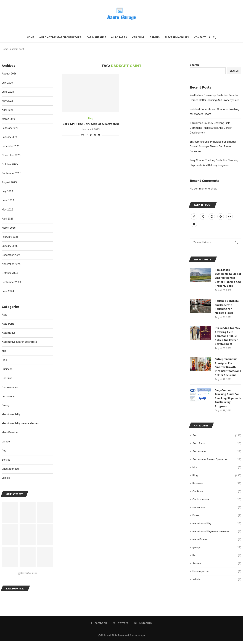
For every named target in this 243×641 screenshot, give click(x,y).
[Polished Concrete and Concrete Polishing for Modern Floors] (200, 306)
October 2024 (10, 273)
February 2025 (10, 236)
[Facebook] (194, 216)
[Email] (194, 223)
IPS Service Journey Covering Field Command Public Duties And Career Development (211, 127)
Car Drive (138, 37)
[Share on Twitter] (90, 135)
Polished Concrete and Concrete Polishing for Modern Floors (227, 306)
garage (216, 547)
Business (216, 483)
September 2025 (11, 173)
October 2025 (10, 164)
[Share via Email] (99, 135)
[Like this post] (82, 135)
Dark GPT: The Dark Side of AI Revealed (90, 124)
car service (216, 507)
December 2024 (11, 255)
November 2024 (11, 264)
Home (30, 37)
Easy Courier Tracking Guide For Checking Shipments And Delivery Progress (228, 398)
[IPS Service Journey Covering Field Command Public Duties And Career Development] (200, 333)
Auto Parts (119, 37)
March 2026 (8, 119)
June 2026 (8, 91)
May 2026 (7, 100)
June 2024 (8, 291)
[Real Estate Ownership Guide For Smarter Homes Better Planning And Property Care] (200, 275)
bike (216, 467)
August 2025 (9, 182)
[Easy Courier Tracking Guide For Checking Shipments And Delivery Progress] (200, 395)
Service (216, 563)
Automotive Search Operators (60, 37)
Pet (216, 555)
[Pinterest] (220, 216)
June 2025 (8, 200)
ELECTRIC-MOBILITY (177, 37)
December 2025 (11, 146)
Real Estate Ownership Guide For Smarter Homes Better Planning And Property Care (228, 277)
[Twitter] (203, 216)
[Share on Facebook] (87, 135)
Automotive (216, 451)
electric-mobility (216, 523)
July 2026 (7, 82)
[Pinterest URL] (10, 512)
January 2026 (9, 137)
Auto (216, 435)
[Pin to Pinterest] (95, 135)
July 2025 (7, 191)
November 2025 (11, 155)
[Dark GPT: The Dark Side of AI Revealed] (90, 93)
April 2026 (7, 109)
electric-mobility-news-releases (216, 531)
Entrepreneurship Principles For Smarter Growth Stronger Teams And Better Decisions (213, 146)
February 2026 (10, 128)
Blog (216, 475)
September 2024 (11, 282)
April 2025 (7, 218)
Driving (155, 37)
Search (194, 64)
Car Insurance (96, 37)
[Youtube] (229, 216)
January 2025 (9, 245)
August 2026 (9, 73)
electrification (216, 539)
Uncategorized (216, 571)
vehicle (216, 579)
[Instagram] (212, 216)
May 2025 (7, 209)
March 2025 (8, 227)
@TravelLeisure (27, 573)
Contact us (202, 37)
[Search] (214, 37)
